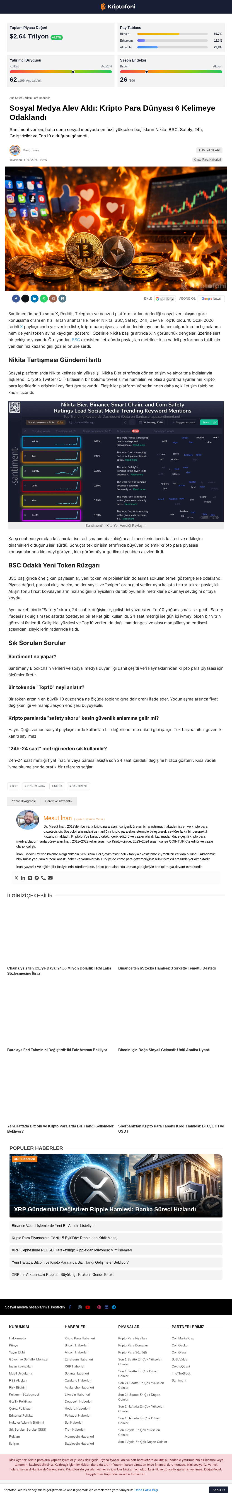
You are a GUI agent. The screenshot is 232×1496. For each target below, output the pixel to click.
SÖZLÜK (13, 74)
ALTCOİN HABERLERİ (22, 55)
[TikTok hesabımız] (90, 1488)
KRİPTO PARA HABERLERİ (26, 37)
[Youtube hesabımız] (72, 1488)
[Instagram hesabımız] (54, 1488)
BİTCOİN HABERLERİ (22, 46)
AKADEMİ (13, 65)
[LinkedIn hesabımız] (126, 1488)
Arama (185, 22)
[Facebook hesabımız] (18, 1488)
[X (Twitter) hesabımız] (36, 1488)
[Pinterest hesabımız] (108, 1488)
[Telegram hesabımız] (143, 1488)
